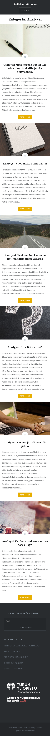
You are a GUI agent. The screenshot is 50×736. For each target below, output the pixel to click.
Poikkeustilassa (25, 4)
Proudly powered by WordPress (21, 728)
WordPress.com (28, 731)
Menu (26, 10)
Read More (25, 117)
